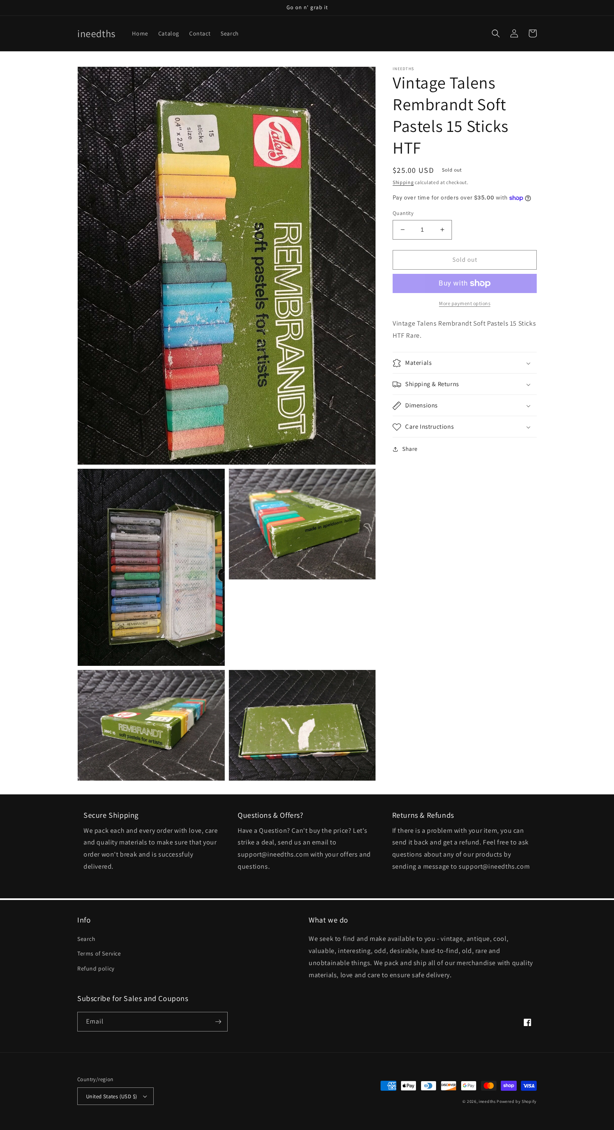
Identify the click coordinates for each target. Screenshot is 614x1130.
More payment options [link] (464, 303)
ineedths (487, 1101)
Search (86, 939)
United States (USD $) (111, 1096)
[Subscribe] (218, 1021)
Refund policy (95, 968)
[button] (496, 33)
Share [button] (410, 449)
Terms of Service (99, 953)
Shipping (403, 182)
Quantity (403, 213)
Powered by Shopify (517, 1101)
